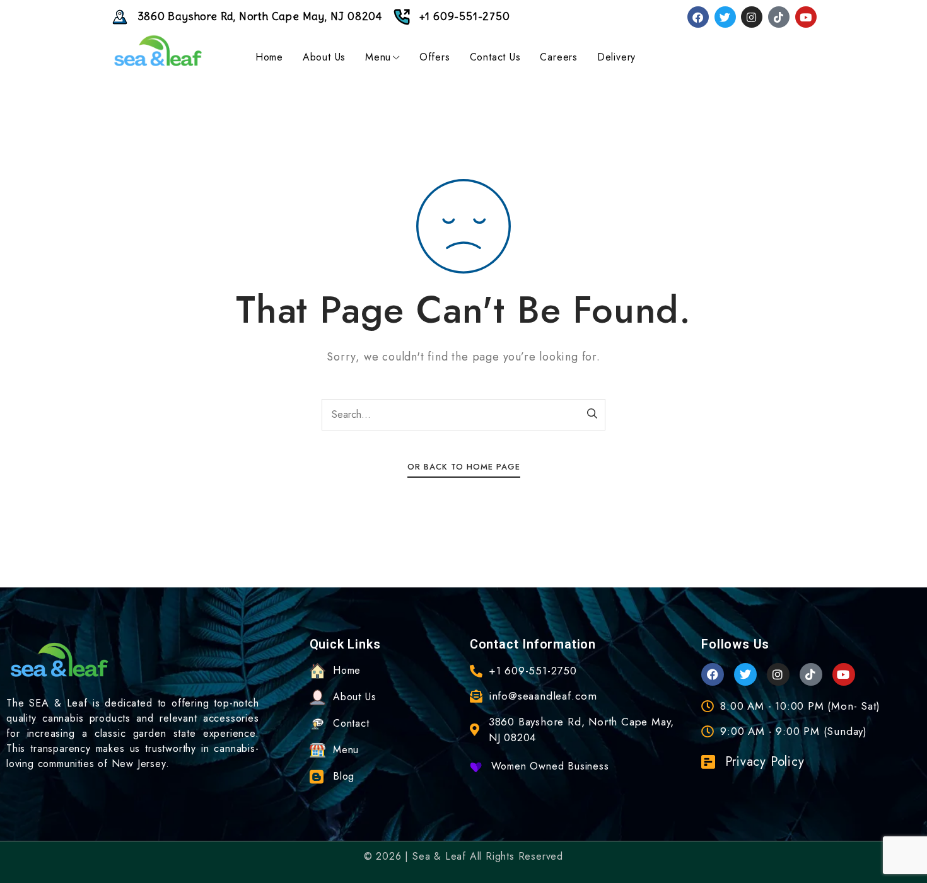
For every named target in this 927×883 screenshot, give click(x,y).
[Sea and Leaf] (158, 51)
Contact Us (495, 57)
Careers (559, 57)
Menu (378, 57)
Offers (434, 57)
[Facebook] (698, 17)
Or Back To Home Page (463, 467)
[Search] (592, 414)
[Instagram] (751, 17)
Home (269, 57)
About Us (324, 57)
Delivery (616, 57)
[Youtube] (806, 17)
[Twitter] (725, 17)
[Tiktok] (779, 17)
